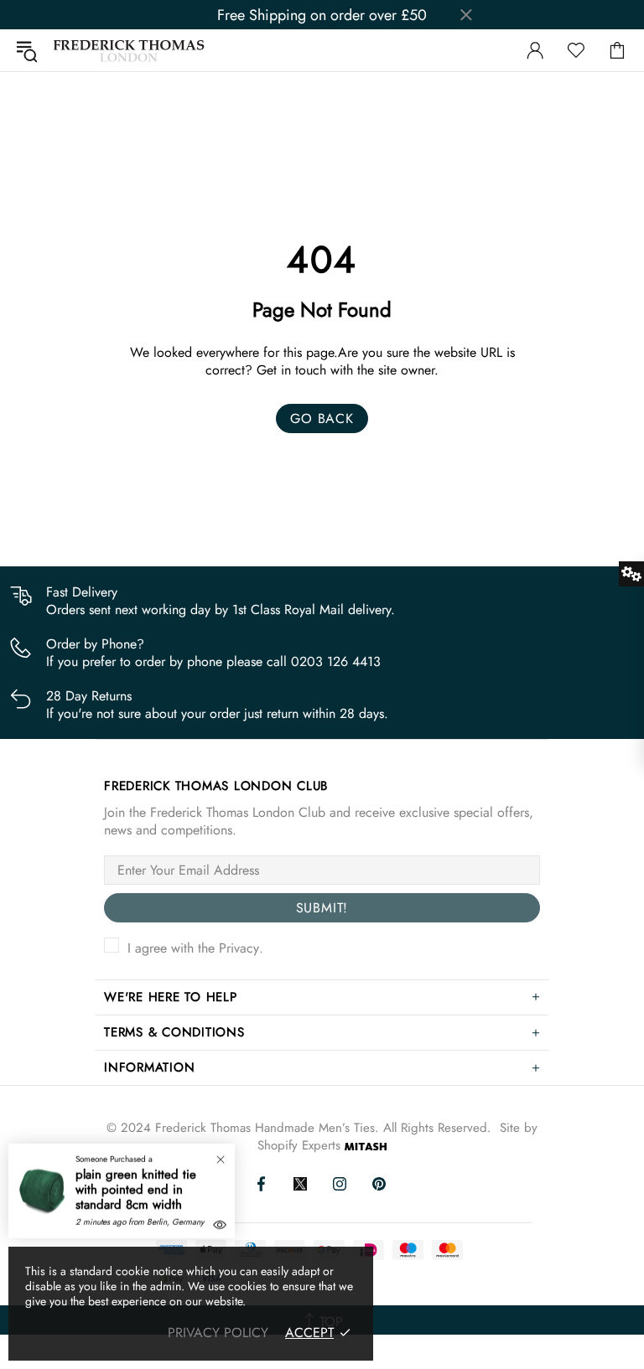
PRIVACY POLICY (218, 1332)
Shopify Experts (298, 1146)
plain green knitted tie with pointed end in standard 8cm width (135, 1189)
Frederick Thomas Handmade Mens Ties (129, 50)
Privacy (239, 948)
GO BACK (322, 418)
